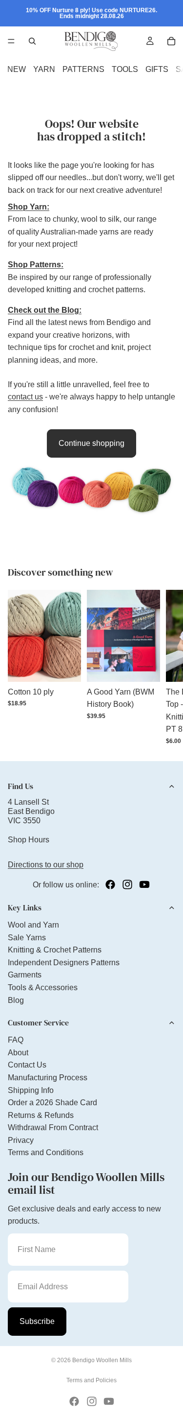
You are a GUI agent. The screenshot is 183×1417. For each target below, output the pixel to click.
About (18, 1052)
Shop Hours (28, 840)
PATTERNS (83, 69)
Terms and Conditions (45, 1152)
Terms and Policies (91, 1380)
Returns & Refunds (41, 1115)
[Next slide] (164, 667)
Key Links (24, 907)
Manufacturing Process (47, 1077)
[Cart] (171, 41)
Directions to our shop (45, 864)
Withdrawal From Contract (53, 1127)
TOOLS (125, 69)
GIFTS (156, 69)
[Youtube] (144, 884)
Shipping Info (31, 1090)
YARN (44, 69)
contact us (25, 397)
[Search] (32, 41)
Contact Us (27, 1065)
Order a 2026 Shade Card (52, 1102)
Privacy (21, 1140)
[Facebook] (110, 884)
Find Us (20, 786)
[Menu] (11, 41)
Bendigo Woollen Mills (102, 1360)
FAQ (15, 1040)
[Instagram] (127, 884)
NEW (16, 69)
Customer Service (38, 1022)
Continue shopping (91, 443)
